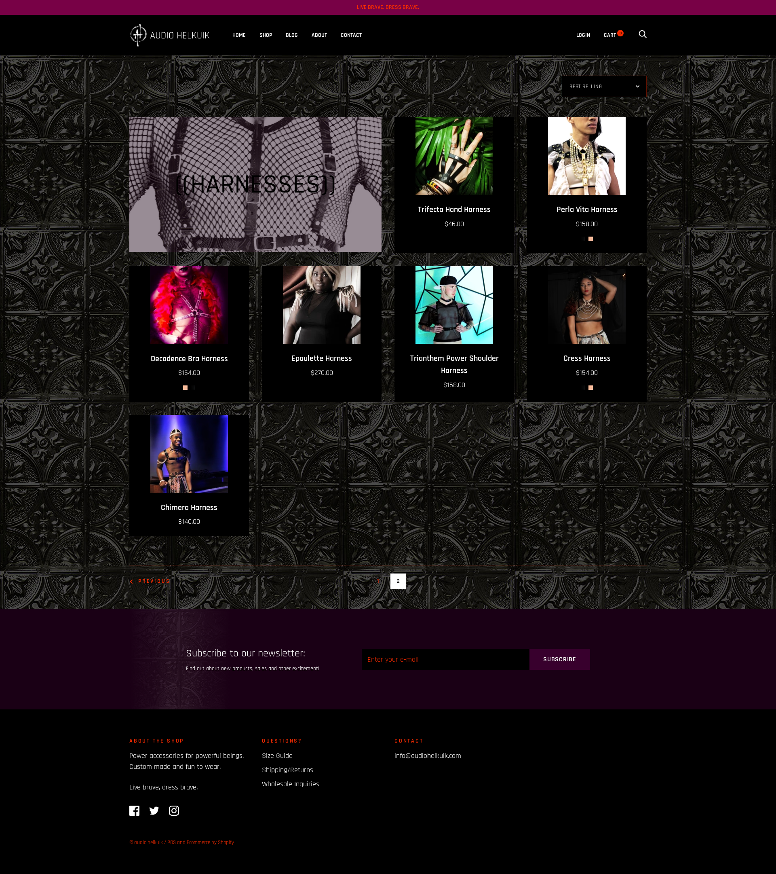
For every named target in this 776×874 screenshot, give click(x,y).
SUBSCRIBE (388, 513)
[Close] (487, 333)
